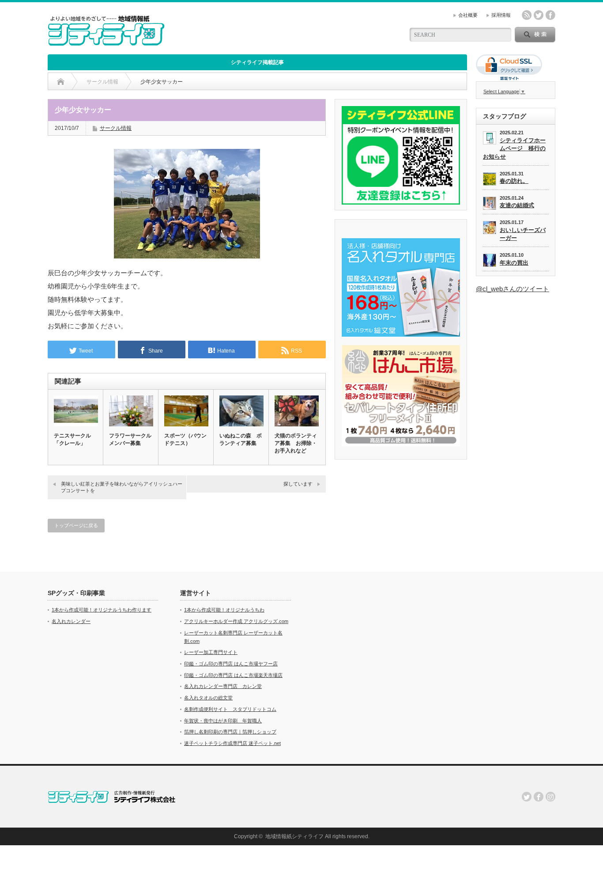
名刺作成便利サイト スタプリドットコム (230, 709)
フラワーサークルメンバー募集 (130, 439)
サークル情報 (116, 128)
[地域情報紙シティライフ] (106, 42)
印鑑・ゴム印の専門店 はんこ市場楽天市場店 (233, 675)
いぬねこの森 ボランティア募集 (240, 439)
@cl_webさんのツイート (512, 289)
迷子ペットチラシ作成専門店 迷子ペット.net (232, 743)
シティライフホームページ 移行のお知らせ (514, 148)
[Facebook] (538, 797)
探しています (298, 483)
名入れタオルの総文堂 (208, 697)
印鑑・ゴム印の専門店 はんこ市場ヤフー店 (231, 663)
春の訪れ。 (514, 181)
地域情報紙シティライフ (294, 836)
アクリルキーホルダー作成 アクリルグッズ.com (236, 621)
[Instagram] (550, 797)
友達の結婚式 (517, 205)
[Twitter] (526, 797)
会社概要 (468, 15)
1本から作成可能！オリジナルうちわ (224, 609)
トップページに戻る (76, 525)
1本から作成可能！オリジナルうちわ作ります (101, 609)
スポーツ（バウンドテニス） (185, 439)
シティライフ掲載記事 (257, 62)
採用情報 (501, 15)
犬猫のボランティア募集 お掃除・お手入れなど (296, 443)
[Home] (60, 82)
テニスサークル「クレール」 (72, 439)
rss (526, 15)
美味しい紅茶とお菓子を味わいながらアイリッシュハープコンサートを (121, 487)
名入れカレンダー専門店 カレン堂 (223, 686)
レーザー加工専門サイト (210, 652)
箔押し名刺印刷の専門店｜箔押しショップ (230, 731)
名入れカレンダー (71, 621)
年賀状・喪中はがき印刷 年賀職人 (223, 720)
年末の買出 (514, 262)
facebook (550, 15)
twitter (538, 15)
